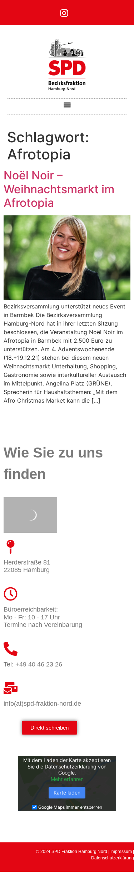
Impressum (121, 851)
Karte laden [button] (67, 793)
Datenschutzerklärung (112, 857)
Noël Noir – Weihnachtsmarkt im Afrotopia (59, 189)
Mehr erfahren (67, 779)
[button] (67, 105)
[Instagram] (64, 13)
